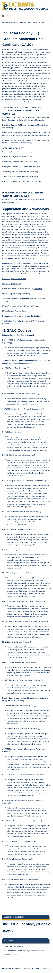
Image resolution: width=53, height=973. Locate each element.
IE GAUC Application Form (11, 284)
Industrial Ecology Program (12, 22)
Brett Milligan (7, 140)
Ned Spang (6, 125)
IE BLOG (9, 940)
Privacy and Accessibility (11, 968)
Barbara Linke (7, 133)
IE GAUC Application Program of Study (16, 294)
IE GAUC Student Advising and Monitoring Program (20, 306)
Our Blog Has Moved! (14, 946)
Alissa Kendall (7, 117)
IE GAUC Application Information (14, 279)
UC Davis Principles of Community (37, 968)
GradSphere (38, 289)
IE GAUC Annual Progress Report (14, 311)
